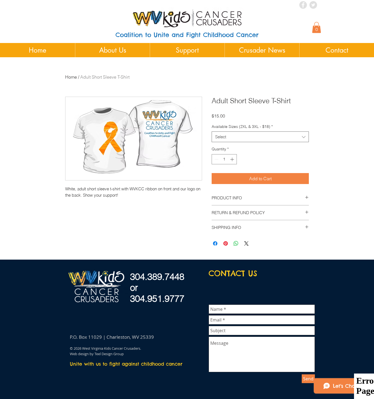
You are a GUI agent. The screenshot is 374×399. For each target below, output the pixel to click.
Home (71, 77)
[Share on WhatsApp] (236, 243)
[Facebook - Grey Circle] (303, 5)
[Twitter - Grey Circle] (313, 5)
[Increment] (232, 159)
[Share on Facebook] (215, 243)
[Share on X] (246, 243)
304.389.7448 (157, 276)
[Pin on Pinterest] (225, 243)
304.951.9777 (157, 298)
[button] (316, 27)
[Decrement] (215, 159)
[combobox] (260, 136)
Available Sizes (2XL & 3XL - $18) (242, 126)
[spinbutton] (224, 159)
